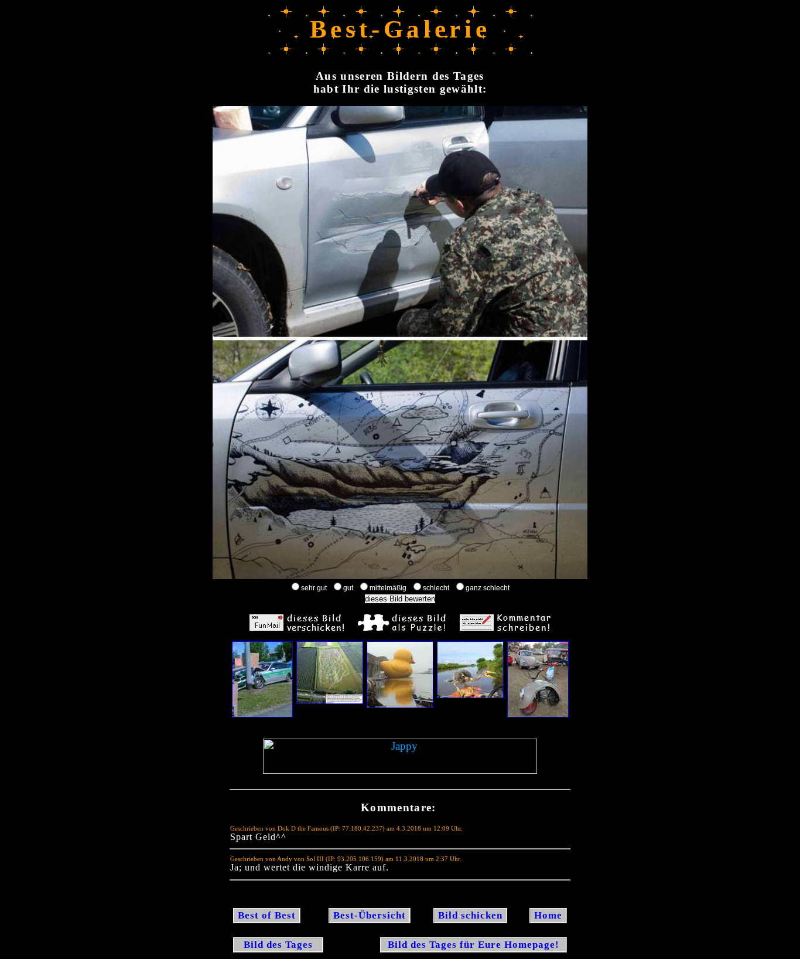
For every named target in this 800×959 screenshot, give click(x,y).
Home (548, 915)
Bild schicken (470, 915)
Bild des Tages (278, 944)
